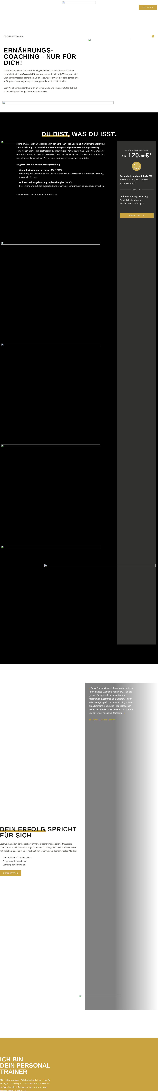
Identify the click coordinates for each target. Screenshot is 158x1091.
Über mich (105, 7)
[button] (118, 1012)
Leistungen (49, 7)
